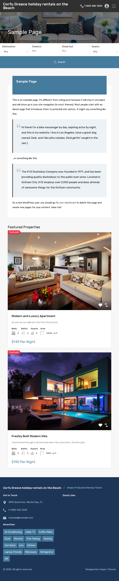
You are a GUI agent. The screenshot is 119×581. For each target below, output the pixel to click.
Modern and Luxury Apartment (33, 316)
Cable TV (30, 532)
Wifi (6, 558)
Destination (8, 46)
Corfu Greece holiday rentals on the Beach (35, 6)
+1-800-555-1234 (17, 510)
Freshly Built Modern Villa (29, 436)
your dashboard (67, 202)
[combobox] (15, 52)
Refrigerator (46, 552)
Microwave (31, 552)
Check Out (67, 46)
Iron (21, 545)
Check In (36, 46)
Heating (48, 538)
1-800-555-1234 (93, 6)
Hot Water (10, 545)
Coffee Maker (46, 532)
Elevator (18, 538)
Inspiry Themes (107, 569)
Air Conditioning (13, 532)
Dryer (7, 538)
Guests (95, 46)
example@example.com (21, 517)
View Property (59, 294)
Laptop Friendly (13, 552)
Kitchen (31, 545)
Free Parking (33, 538)
